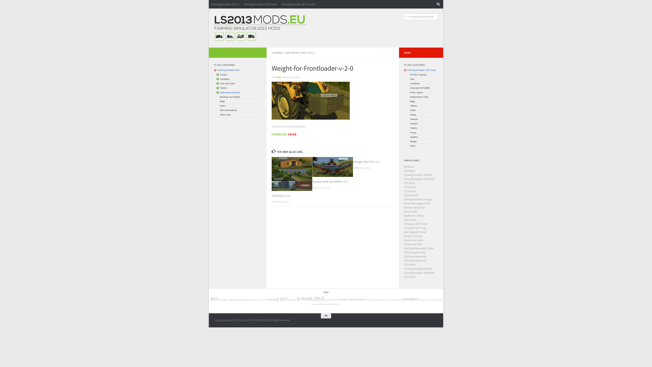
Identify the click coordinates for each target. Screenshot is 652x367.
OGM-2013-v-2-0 (281, 196)
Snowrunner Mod (413, 244)
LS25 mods (409, 276)
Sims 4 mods (410, 211)
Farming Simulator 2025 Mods (419, 272)
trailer (434, 300)
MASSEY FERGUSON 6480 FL (353, 299)
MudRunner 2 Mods (414, 215)
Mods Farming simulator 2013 (377, 300)
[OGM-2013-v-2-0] (292, 174)
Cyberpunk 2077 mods (415, 223)
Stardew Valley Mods (414, 207)
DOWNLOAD (280, 134)
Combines (278, 52)
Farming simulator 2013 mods (230, 299)
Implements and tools (300, 52)
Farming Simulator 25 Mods (418, 268)
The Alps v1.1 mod (424, 300)
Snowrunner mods (413, 240)
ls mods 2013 (310, 298)
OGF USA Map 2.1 (395, 300)
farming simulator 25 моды (417, 199)
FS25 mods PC (411, 195)
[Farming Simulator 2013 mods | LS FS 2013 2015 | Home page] (260, 28)
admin (278, 77)
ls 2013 (282, 298)
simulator (409, 298)
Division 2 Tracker (413, 236)
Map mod (327, 300)
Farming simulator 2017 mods (297, 4)
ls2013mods (292, 300)
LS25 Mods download (415, 260)
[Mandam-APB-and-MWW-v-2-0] (332, 167)
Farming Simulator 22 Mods (418, 175)
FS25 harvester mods (414, 252)
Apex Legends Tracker (415, 232)
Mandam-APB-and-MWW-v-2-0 (329, 182)
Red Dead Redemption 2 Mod (419, 248)
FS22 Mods (409, 170)
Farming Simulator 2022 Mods (419, 179)
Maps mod (335, 300)
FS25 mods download (415, 256)
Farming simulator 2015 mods (260, 4)
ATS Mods (409, 166)
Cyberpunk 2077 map (415, 228)
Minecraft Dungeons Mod (417, 203)
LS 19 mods (410, 191)
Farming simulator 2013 (224, 4)
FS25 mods (409, 264)
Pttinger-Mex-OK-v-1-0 (366, 162)
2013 (214, 298)
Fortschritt (271, 299)
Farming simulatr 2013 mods (254, 300)
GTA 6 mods (410, 219)
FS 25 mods (410, 187)
